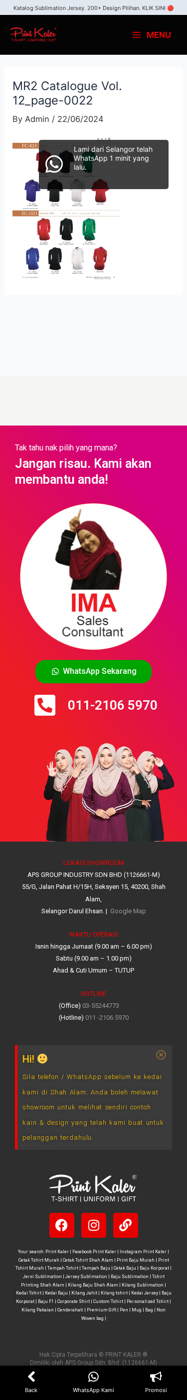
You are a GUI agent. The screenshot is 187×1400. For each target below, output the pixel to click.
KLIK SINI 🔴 (158, 7)
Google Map (127, 911)
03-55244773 (100, 1005)
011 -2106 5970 (107, 1017)
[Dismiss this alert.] (161, 1055)
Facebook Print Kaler (94, 1251)
